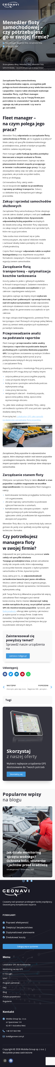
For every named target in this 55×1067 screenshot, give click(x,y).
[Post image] (27, 841)
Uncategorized (13, 869)
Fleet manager (10, 43)
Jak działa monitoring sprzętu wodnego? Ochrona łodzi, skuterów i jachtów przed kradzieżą (27, 858)
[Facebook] (11, 1060)
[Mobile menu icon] (49, 5)
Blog (16, 64)
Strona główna (8, 64)
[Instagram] (5, 1060)
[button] (5, 674)
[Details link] (9, 845)
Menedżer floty (22, 43)
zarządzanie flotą (35, 43)
